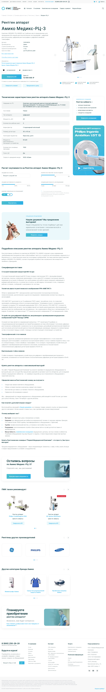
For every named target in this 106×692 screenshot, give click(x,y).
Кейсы (30, 653)
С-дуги (50, 660)
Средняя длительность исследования (52, 182)
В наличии (37, 8)
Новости (30, 655)
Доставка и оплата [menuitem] (15, 1)
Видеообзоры (76, 8)
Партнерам (31, 659)
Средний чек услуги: (7, 172)
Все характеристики (7, 53)
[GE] (12, 550)
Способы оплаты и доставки (10, 57)
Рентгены (50, 649)
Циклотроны (51, 668)
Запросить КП (11, 77)
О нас (29, 647)
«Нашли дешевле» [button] (25, 407)
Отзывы (30, 651)
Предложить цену (33, 85)
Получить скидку (36, 235)
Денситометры (52, 670)
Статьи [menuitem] (30, 1)
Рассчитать (12, 203)
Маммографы (51, 651)
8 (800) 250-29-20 (61, 1)
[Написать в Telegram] (69, 1)
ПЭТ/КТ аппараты (53, 666)
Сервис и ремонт (65, 8)
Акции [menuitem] (35, 1)
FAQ (69, 660)
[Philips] (35, 550)
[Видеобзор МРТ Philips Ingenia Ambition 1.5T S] (88, 150)
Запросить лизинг (12, 85)
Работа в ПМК (32, 661)
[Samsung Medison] (59, 550)
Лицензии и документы (34, 663)
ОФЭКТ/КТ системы (53, 664)
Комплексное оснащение (50, 8)
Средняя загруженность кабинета (11, 182)
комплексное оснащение (24, 432)
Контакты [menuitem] (41, 1)
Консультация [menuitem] (49, 1)
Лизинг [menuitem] (24, 1)
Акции (69, 658)
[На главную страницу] (11, 8)
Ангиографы (51, 662)
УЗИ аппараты (52, 647)
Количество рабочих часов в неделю (52, 172)
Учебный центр (72, 651)
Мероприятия (31, 657)
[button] (79, 77)
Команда (30, 649)
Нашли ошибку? (99, 688)
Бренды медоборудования (75, 662)
